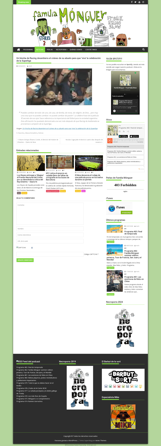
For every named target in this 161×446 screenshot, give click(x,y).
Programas (28, 50)
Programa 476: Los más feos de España (31, 396)
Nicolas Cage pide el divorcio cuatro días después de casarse (84, 141)
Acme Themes (101, 440)
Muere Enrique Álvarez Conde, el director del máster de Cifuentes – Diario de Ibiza (37, 141)
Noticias (39, 50)
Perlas (50, 50)
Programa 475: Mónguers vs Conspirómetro (33, 399)
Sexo (83, 191)
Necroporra (61, 50)
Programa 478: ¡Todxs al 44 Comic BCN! (31, 388)
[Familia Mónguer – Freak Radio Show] (80, 46)
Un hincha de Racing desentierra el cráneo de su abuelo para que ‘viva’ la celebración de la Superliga (59, 128)
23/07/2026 (129, 226)
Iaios (19, 193)
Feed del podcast (31, 361)
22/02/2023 (51, 170)
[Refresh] (32, 247)
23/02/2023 (22, 172)
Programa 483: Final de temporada (29, 367)
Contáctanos (91, 50)
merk (30, 66)
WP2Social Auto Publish (72, 445)
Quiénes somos (76, 50)
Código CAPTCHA (90, 254)
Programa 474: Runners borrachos (29, 401)
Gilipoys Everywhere (31, 133)
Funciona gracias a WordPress (66, 440)
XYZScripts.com (91, 445)
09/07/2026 (129, 246)
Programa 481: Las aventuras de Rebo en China (34, 375)
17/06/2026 (129, 271)
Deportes (21, 133)
